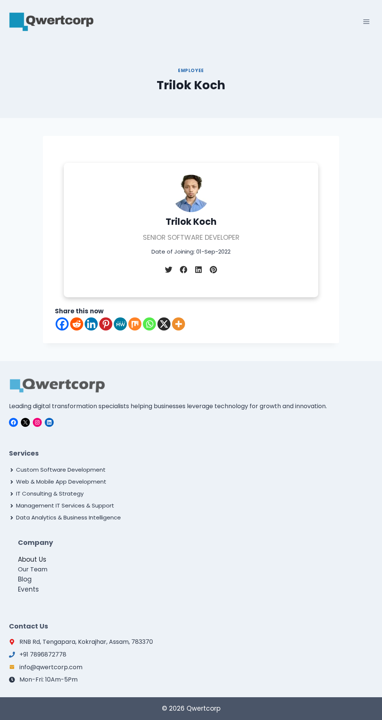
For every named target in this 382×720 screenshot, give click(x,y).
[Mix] (134, 323)
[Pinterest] (105, 323)
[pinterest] (213, 269)
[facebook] (183, 269)
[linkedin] (198, 269)
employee (191, 71)
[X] (163, 323)
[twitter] (168, 269)
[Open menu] (366, 21)
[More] (178, 323)
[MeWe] (120, 323)
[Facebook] (62, 323)
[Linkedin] (91, 323)
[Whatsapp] (149, 323)
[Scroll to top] (358, 698)
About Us (32, 559)
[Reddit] (76, 323)
